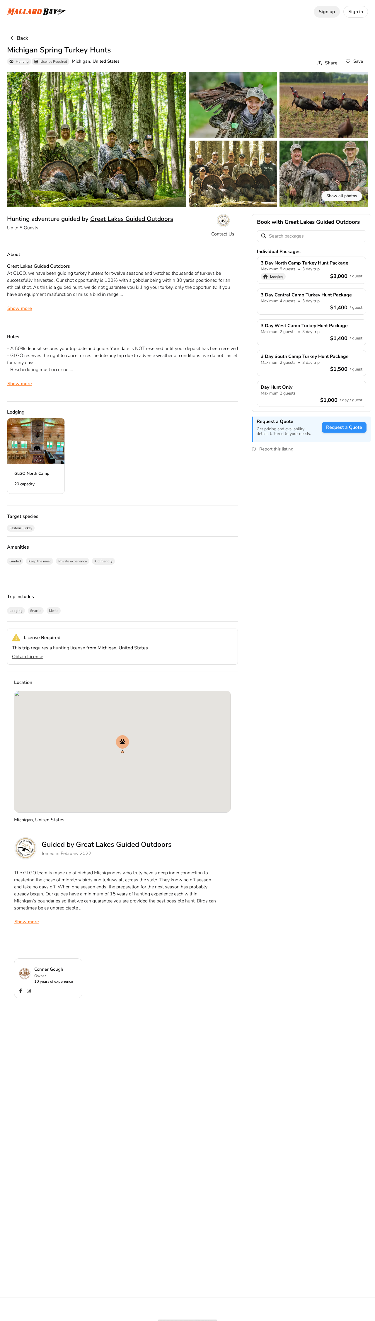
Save (358, 61)
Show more (19, 308)
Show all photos (341, 196)
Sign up (327, 11)
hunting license (69, 648)
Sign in (355, 11)
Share (331, 63)
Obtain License (27, 656)
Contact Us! (223, 234)
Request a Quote (344, 427)
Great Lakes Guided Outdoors (131, 219)
